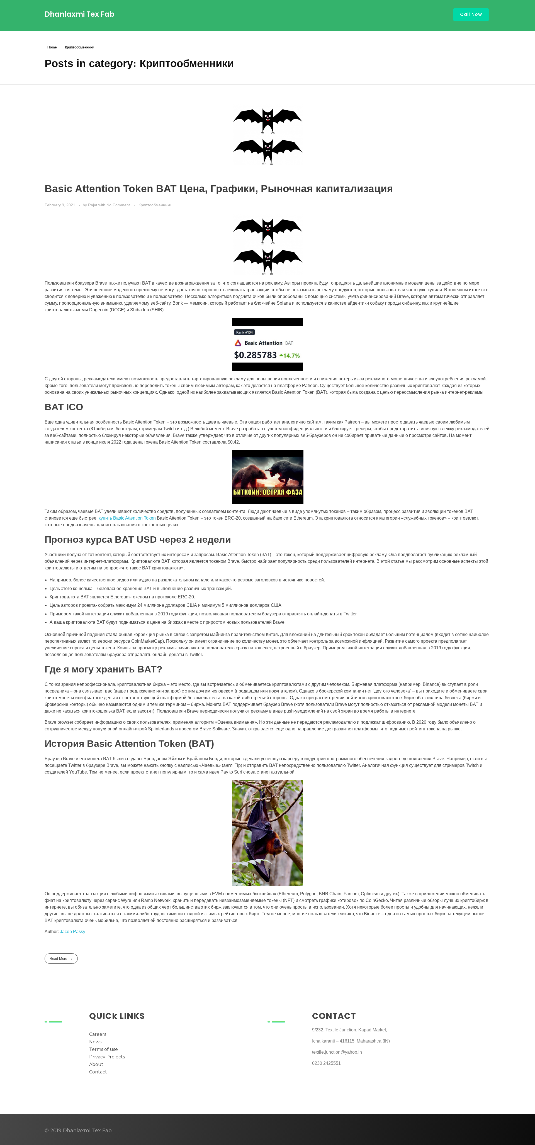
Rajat (93, 205)
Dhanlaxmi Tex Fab (80, 14)
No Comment (118, 205)
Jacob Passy (72, 931)
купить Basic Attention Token (127, 518)
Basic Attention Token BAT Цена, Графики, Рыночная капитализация (219, 188)
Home (52, 47)
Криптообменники (154, 205)
